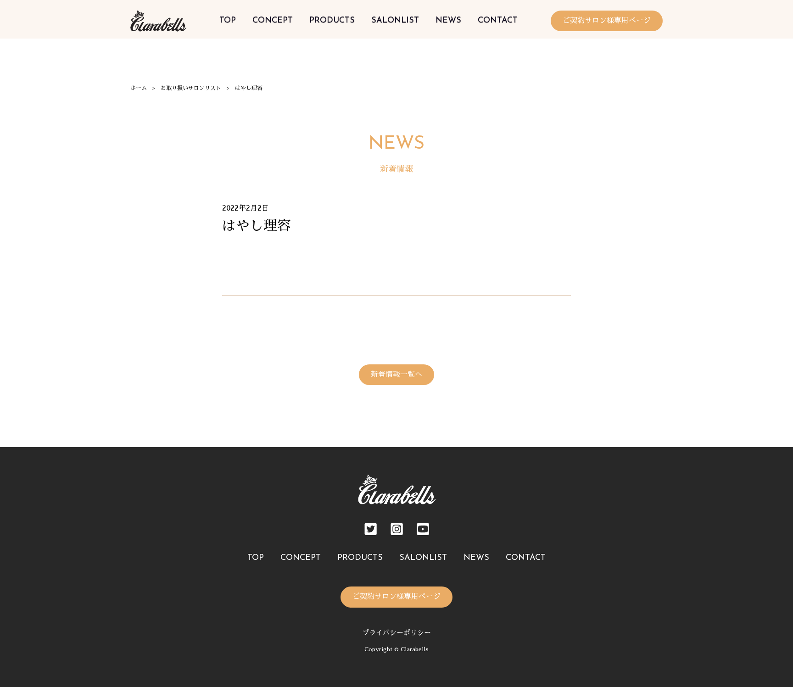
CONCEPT (272, 21)
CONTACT (498, 21)
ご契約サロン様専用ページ (607, 20)
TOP (227, 21)
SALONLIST (395, 21)
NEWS (448, 21)
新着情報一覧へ (396, 374)
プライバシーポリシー (396, 632)
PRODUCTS (332, 21)
